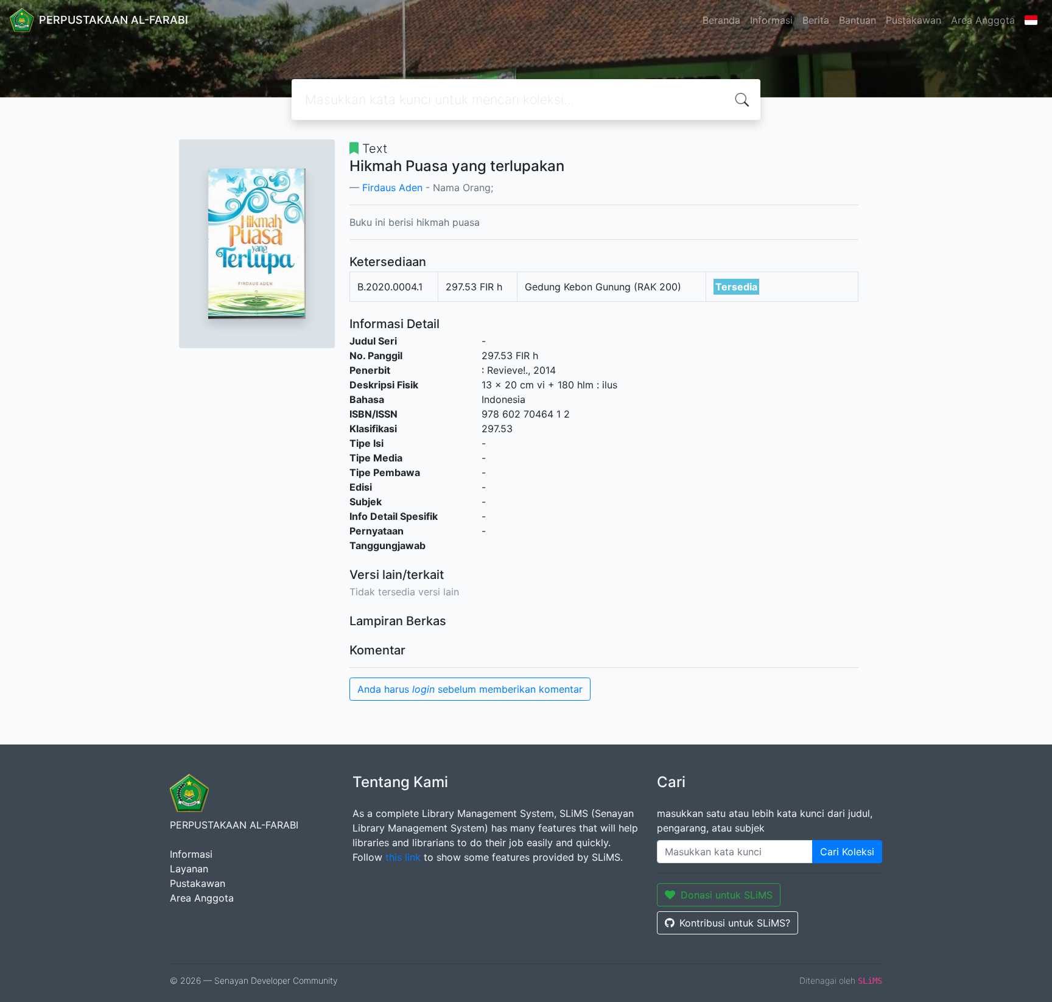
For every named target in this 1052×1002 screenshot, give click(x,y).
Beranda (721, 20)
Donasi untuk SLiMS (727, 895)
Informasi (771, 20)
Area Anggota (983, 20)
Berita (815, 20)
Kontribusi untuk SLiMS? (734, 923)
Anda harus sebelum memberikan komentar (470, 689)
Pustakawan (913, 20)
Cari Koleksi (847, 852)
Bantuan (857, 20)
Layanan (189, 869)
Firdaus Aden (392, 187)
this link (403, 857)
